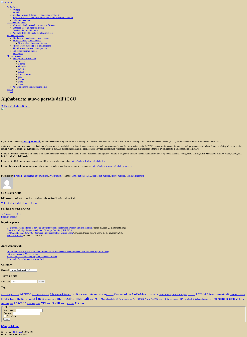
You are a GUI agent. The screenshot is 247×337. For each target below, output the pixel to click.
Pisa (20, 76)
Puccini (154, 298)
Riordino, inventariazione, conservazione (31, 38)
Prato (20, 82)
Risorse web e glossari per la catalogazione (32, 46)
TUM (29, 304)
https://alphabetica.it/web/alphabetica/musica (113, 166)
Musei (97, 299)
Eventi (10, 89)
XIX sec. (46, 303)
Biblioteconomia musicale (88, 294)
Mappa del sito (10, 326)
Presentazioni (55, 176)
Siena (20, 84)
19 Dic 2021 (6, 106)
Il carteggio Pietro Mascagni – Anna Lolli (25, 259)
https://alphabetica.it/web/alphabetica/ (88, 161)
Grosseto (22, 66)
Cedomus (17, 332)
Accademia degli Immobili (10, 295)
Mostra (92, 299)
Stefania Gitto (20, 106)
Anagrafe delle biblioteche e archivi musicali (33, 33)
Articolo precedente (11, 214)
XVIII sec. (59, 303)
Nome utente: (9, 310)
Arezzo (21, 61)
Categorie (5, 270)
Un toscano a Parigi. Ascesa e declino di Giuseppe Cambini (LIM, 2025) (39, 230)
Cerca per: (5, 281)
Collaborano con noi (22, 20)
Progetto (16, 10)
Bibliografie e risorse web (24, 58)
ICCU (88, 176)
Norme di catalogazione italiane (27, 40)
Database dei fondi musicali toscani (28, 28)
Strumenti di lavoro (15, 35)
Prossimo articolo (10, 217)
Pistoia (21, 79)
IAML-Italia (5, 299)
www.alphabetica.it (31, 141)
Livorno (22, 69)
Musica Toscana (14, 56)
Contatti (10, 92)
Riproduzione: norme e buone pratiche (30, 48)
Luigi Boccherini (50, 299)
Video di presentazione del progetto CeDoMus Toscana (32, 256)
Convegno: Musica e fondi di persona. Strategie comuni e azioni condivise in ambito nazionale (49, 228)
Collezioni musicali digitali (25, 51)
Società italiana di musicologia (200, 299)
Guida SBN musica (237, 295)
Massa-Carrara (24, 74)
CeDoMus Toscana (145, 294)
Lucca (21, 71)
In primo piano (41, 176)
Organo (120, 299)
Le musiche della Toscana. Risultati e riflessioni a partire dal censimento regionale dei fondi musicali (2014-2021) (58, 251)
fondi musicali (219, 294)
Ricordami (11, 316)
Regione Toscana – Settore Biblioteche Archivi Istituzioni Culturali (43, 17)
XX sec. (80, 303)
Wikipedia (35, 303)
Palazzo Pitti (128, 299)
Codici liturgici (179, 294)
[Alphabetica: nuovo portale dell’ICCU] (15, 132)
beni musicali (43, 294)
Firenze (21, 64)
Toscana (19, 303)
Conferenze (191, 295)
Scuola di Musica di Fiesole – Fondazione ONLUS (36, 15)
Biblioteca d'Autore (60, 294)
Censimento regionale (16, 22)
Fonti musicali (27, 176)
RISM (167, 299)
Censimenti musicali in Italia (25, 30)
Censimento (165, 294)
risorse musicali (118, 176)
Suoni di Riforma (15, 235)
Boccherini (109, 295)
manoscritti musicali (101, 176)
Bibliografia (18, 53)
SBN (181, 299)
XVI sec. (70, 304)
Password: (8, 313)
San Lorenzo (174, 299)
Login (7, 319)
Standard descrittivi (135, 176)
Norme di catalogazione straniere (33, 43)
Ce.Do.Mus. (12, 7)
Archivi (25, 294)
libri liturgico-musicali (26, 299)
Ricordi (161, 299)
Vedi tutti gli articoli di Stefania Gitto (19, 203)
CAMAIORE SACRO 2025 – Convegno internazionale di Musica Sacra (40, 233)
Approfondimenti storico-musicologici (30, 87)
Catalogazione (78, 176)
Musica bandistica (108, 299)
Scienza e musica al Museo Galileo (22, 254)
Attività (16, 12)
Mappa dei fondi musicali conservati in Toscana (34, 25)
